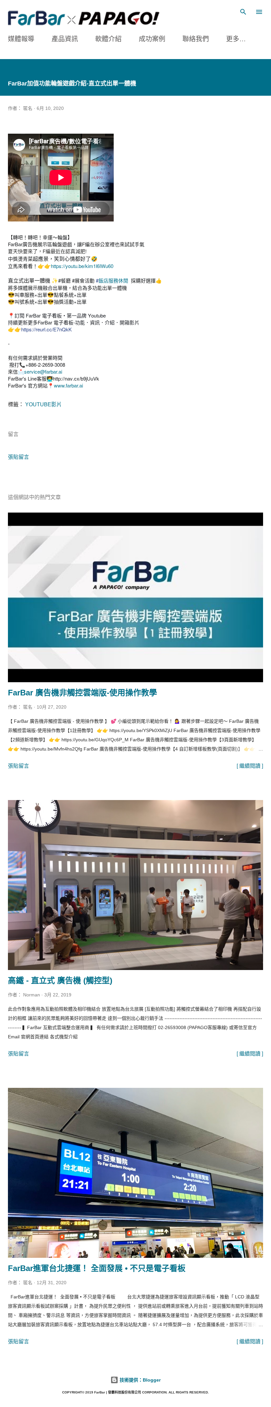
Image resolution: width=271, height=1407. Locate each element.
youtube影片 (43, 404)
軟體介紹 (108, 39)
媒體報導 (21, 39)
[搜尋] (243, 12)
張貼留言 (18, 457)
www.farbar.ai (68, 385)
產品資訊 (65, 39)
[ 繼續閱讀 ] (250, 766)
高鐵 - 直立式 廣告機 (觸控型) (60, 980)
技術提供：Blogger (139, 1380)
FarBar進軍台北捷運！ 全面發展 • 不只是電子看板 (96, 1268)
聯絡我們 (195, 39)
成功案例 (152, 39)
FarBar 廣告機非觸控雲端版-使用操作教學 (82, 692)
